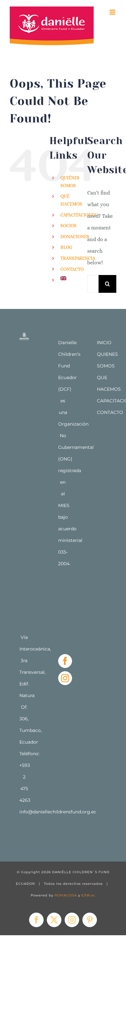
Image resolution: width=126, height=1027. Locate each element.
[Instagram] (65, 678)
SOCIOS (68, 225)
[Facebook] (65, 661)
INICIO (104, 342)
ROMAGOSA (66, 895)
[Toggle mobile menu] (113, 12)
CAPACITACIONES (78, 214)
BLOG (66, 247)
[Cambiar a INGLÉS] (69, 278)
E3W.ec (88, 895)
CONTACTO (72, 269)
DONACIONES (74, 236)
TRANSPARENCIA (77, 258)
